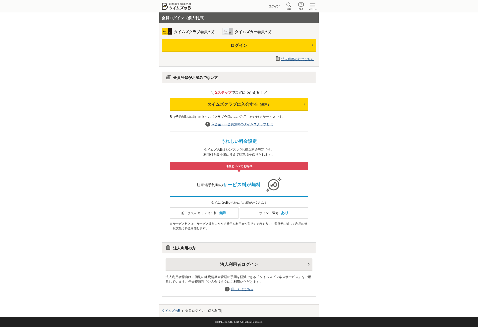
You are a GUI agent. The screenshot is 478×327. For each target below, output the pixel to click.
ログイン (239, 45)
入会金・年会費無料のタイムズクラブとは (242, 124)
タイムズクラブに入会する (239, 104)
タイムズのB (171, 311)
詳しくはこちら (242, 289)
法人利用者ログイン (239, 264)
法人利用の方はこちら (297, 59)
